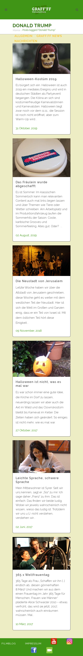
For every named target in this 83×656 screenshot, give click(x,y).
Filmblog (9, 643)
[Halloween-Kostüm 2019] (41, 58)
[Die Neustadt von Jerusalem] (41, 260)
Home (16, 29)
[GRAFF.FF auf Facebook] (34, 652)
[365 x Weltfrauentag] (41, 553)
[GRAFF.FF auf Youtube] (54, 643)
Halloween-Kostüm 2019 (36, 79)
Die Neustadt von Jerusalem (39, 281)
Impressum (33, 643)
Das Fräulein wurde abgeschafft (31, 184)
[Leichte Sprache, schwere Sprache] (41, 456)
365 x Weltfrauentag (32, 575)
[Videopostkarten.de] (49, 652)
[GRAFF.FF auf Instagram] (69, 643)
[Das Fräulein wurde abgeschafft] (41, 157)
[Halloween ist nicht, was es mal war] (41, 359)
